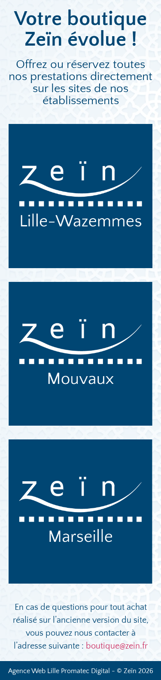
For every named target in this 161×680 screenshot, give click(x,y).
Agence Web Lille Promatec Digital (59, 671)
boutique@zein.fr (117, 646)
